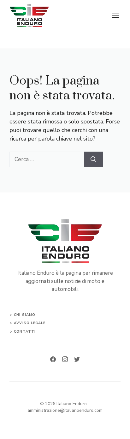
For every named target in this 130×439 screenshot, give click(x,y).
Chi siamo (24, 314)
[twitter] (77, 359)
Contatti (25, 331)
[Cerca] (93, 159)
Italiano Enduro (71, 404)
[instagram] (65, 359)
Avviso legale (29, 323)
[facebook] (53, 359)
